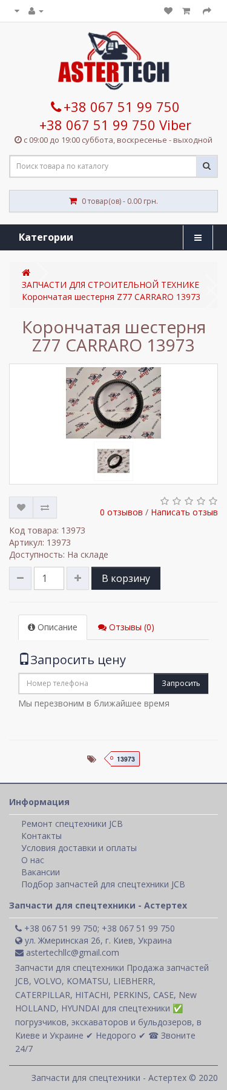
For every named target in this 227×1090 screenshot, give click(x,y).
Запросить (181, 683)
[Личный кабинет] (36, 11)
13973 (126, 758)
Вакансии (40, 872)
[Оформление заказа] (207, 11)
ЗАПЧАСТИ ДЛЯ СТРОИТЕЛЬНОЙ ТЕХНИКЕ (110, 284)
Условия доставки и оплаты (79, 847)
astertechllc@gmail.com (71, 952)
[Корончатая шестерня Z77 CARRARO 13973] (113, 403)
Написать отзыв (184, 512)
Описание (56, 627)
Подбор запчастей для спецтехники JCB (103, 884)
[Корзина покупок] (187, 11)
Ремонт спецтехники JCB (72, 823)
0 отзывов (121, 512)
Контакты (41, 835)
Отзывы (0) (130, 627)
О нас (32, 860)
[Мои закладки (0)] (168, 11)
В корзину (126, 578)
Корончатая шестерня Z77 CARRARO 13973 (111, 296)
